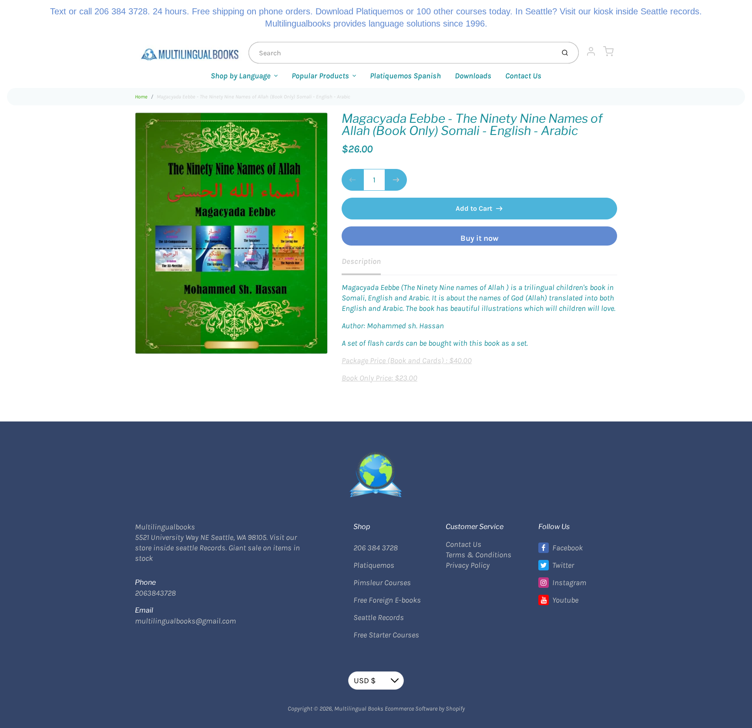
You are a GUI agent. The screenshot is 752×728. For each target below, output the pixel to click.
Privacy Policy (468, 565)
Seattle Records (378, 617)
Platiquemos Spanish (405, 76)
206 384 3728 (375, 548)
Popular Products (320, 76)
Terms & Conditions (478, 554)
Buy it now (479, 238)
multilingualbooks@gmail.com (185, 621)
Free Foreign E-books (387, 600)
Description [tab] (361, 261)
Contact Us (523, 76)
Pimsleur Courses (382, 582)
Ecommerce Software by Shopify (425, 708)
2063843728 (155, 593)
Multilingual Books (358, 708)
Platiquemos (373, 565)
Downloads (473, 76)
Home (141, 97)
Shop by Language (241, 76)
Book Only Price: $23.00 (379, 378)
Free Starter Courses (386, 635)
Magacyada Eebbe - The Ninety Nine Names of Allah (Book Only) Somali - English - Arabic (253, 97)
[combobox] (400, 53)
